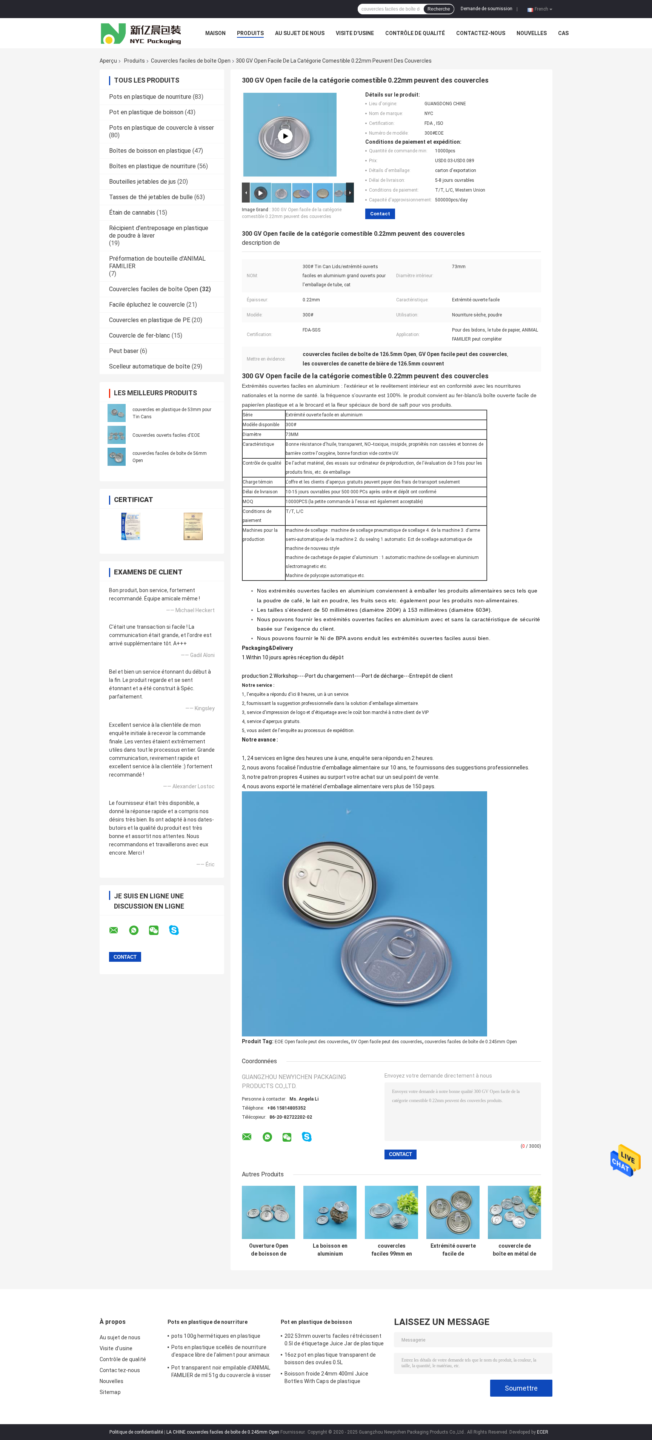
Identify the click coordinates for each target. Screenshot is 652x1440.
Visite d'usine (355, 33)
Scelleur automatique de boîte (149, 366)
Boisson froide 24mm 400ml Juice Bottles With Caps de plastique (326, 1377)
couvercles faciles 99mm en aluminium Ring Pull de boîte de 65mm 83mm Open (391, 1250)
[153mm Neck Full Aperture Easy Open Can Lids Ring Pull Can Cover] (285, 136)
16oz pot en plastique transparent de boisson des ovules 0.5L (330, 1358)
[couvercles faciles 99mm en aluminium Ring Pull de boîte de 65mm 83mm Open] (391, 1212)
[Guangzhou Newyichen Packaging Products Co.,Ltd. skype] (178, 930)
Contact (380, 213)
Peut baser (123, 351)
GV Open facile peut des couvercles (386, 1041)
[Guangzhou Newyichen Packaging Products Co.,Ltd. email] (118, 930)
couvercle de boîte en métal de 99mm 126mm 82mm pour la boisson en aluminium (514, 1250)
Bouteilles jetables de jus (142, 181)
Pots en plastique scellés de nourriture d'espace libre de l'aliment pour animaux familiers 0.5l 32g (220, 1352)
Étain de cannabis (132, 212)
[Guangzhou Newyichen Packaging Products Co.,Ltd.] (141, 33)
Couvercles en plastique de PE (149, 320)
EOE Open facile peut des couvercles (312, 1041)
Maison (215, 33)
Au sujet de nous (299, 33)
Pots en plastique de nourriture (150, 96)
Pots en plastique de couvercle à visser (161, 127)
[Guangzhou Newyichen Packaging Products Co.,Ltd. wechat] (158, 930)
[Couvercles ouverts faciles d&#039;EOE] (116, 435)
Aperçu (108, 61)
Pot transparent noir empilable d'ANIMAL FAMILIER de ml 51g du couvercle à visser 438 (221, 1372)
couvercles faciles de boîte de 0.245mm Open (470, 1041)
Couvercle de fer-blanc (139, 335)
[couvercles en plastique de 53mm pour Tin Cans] (116, 413)
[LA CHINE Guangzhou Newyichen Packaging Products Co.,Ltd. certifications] (131, 526)
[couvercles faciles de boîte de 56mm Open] (116, 457)
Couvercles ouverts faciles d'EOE (166, 435)
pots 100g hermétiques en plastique (215, 1336)
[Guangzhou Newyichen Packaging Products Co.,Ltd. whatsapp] (138, 930)
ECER (542, 1432)
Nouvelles (532, 33)
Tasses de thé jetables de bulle (151, 197)
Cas (563, 33)
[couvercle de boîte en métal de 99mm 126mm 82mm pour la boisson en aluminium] (514, 1212)
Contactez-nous (480, 33)
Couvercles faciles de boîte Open (191, 61)
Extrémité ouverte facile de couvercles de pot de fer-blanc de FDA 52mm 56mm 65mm (453, 1250)
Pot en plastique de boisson (146, 112)
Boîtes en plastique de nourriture (152, 166)
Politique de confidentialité (136, 1432)
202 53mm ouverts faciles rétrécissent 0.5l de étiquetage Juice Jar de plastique (334, 1339)
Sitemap (110, 1392)
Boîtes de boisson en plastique (150, 150)
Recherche (438, 9)
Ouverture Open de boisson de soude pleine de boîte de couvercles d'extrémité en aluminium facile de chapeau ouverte (268, 1250)
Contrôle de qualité (415, 33)
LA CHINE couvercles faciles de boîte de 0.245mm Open (222, 1432)
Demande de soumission (486, 8)
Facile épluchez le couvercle (147, 304)
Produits (250, 33)
